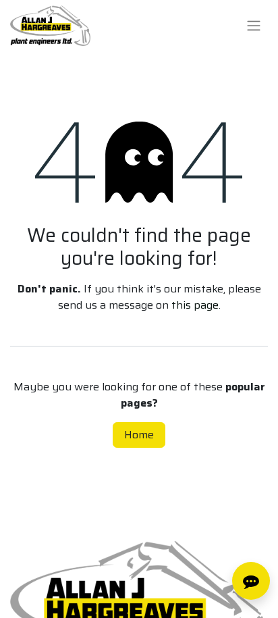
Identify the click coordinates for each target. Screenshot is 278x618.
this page (195, 305)
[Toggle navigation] (254, 26)
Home (139, 434)
